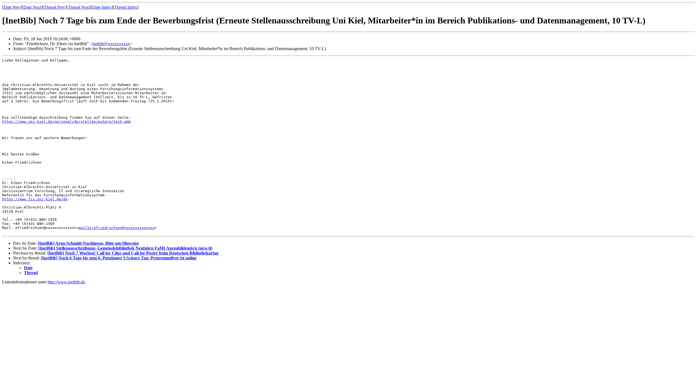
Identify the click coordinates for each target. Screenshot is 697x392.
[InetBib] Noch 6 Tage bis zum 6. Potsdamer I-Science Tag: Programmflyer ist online (119, 258)
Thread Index (125, 7)
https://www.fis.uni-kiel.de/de (35, 199)
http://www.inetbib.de (66, 282)
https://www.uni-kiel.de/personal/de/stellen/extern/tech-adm (66, 122)
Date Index (101, 7)
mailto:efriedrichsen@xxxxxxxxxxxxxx (116, 228)
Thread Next (79, 7)
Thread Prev (54, 7)
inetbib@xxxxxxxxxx (111, 43)
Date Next (32, 7)
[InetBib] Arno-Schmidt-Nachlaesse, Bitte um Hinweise (88, 243)
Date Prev (12, 7)
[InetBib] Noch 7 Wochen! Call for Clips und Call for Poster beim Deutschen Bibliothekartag (132, 253)
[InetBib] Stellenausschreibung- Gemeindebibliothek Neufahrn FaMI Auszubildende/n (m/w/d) (125, 248)
